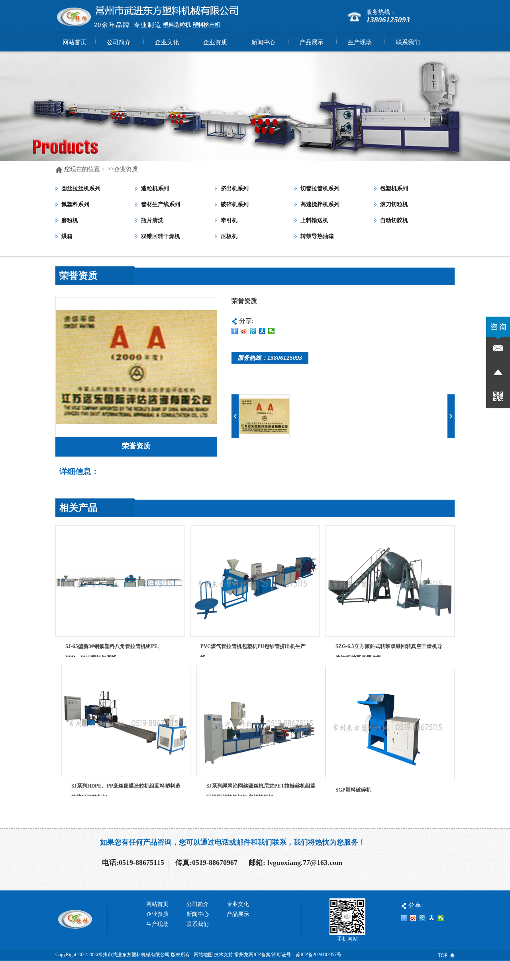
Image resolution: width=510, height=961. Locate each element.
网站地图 (203, 954)
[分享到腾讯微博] (253, 331)
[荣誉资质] (136, 435)
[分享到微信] (271, 331)
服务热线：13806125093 (269, 357)
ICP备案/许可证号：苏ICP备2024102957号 (297, 954)
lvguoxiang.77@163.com (304, 862)
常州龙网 (243, 954)
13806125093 (388, 20)
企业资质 (126, 169)
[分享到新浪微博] (244, 331)
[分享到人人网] (262, 331)
